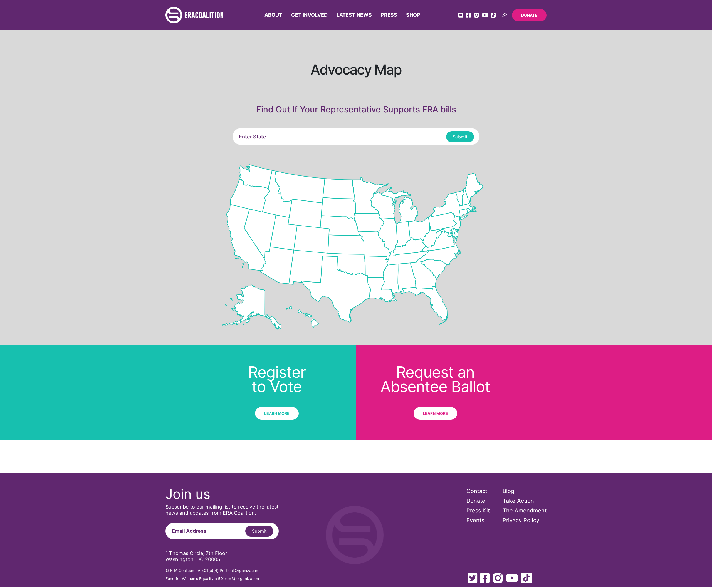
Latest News (354, 15)
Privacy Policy (521, 520)
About (273, 15)
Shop (413, 15)
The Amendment (525, 510)
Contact (476, 491)
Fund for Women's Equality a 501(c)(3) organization (212, 578)
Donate (529, 15)
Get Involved (309, 15)
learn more (277, 413)
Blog (508, 491)
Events (475, 520)
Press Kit (478, 510)
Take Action (518, 500)
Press (389, 15)
